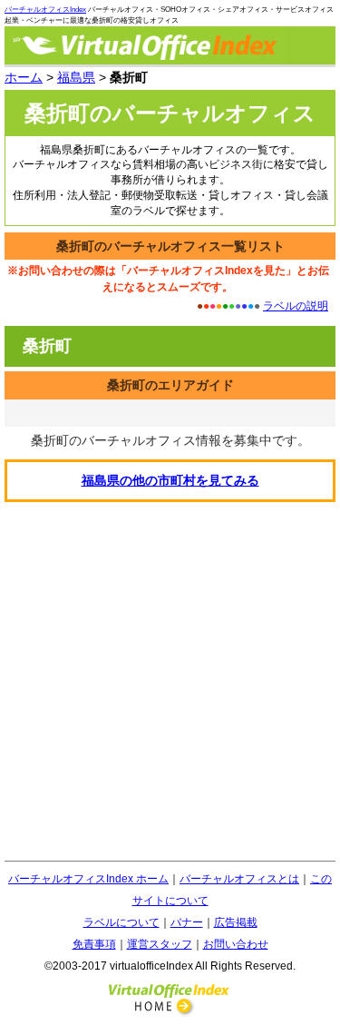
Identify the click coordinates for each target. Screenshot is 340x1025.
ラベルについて (121, 922)
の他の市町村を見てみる (170, 480)
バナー (186, 922)
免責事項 (94, 944)
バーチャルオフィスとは (239, 878)
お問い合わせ (235, 944)
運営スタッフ (159, 944)
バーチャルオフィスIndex (45, 9)
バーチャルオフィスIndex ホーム (88, 878)
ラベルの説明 (295, 306)
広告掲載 (235, 922)
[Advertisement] (170, 681)
